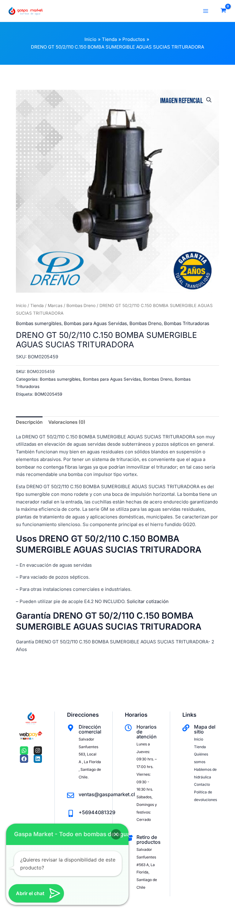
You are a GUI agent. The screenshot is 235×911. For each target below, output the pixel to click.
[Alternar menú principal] (205, 11)
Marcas (55, 305)
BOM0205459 (48, 394)
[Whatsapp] (24, 750)
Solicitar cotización (148, 601)
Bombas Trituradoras (186, 323)
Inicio (21, 305)
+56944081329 (97, 812)
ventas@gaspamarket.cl (107, 794)
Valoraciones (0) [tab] (66, 422)
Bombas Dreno (80, 305)
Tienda (37, 305)
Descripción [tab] (29, 422)
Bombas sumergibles (39, 323)
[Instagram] (38, 750)
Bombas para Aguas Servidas (95, 323)
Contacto (202, 784)
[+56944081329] (70, 813)
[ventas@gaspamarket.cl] (70, 795)
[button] (208, 99)
